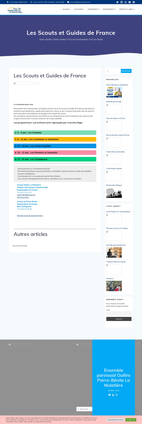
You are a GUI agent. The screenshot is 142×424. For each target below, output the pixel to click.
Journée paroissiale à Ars (116, 245)
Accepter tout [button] (131, 420)
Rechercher (126, 71)
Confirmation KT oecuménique (118, 211)
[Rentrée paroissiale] (114, 109)
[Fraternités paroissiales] (114, 159)
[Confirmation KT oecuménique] (114, 219)
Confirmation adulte (114, 168)
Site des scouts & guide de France (30, 215)
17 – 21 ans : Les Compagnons (32, 159)
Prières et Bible (126, 9)
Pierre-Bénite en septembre (117, 85)
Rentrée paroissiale (113, 101)
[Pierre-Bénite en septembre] (114, 92)
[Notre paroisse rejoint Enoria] (114, 142)
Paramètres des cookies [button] (115, 420)
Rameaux (109, 278)
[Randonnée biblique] (114, 192)
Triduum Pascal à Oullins (115, 262)
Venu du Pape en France (115, 118)
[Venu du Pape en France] (114, 126)
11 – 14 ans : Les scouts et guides (34, 146)
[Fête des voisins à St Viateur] (114, 236)
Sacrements (93, 9)
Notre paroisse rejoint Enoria (117, 135)
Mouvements (109, 9)
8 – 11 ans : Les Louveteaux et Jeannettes (38, 139)
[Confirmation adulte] (114, 176)
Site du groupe (23, 197)
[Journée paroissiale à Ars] (114, 252)
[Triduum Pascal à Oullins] (114, 269)
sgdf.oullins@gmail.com (26, 195)
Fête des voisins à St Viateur (117, 228)
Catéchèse (78, 9)
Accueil (66, 9)
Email (108, 310)
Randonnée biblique (114, 185)
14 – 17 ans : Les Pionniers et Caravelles (37, 152)
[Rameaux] (114, 286)
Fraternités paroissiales (115, 152)
